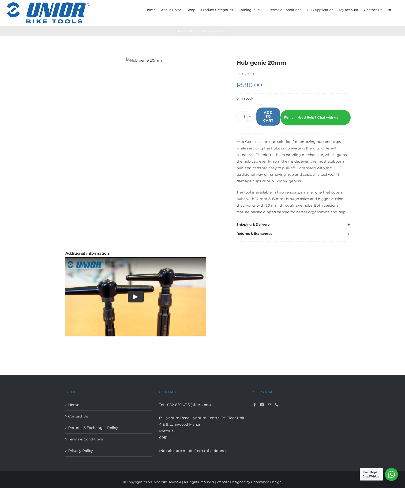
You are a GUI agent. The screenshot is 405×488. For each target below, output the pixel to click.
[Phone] (277, 404)
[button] (293, 224)
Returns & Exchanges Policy (93, 427)
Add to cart (268, 116)
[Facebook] (255, 404)
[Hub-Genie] (144, 60)
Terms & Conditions (85, 439)
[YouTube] (262, 404)
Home (181, 31)
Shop (193, 31)
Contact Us (78, 416)
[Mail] (269, 404)
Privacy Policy (80, 450)
